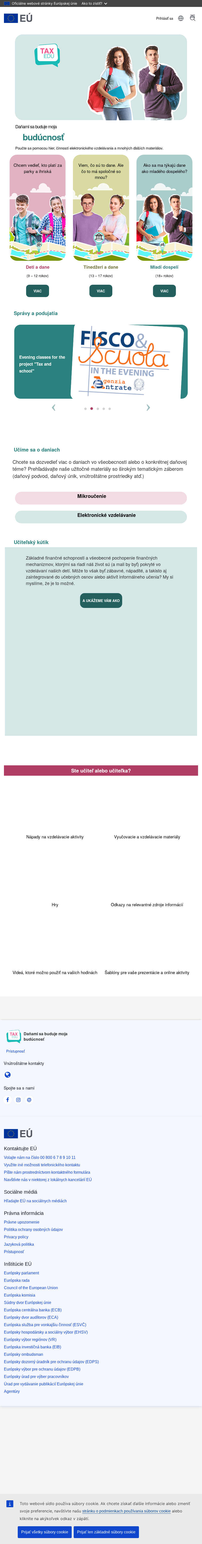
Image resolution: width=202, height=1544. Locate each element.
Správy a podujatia (36, 313)
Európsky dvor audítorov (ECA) (31, 1317)
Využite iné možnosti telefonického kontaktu (42, 1165)
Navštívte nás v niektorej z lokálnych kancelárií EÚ (48, 1180)
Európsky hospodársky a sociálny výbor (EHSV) (46, 1332)
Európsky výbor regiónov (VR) (30, 1339)
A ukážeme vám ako (101, 600)
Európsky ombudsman (23, 1354)
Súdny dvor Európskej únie (27, 1302)
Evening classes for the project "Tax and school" (42, 364)
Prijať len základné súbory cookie (106, 1532)
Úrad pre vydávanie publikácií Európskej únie (43, 1384)
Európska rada (17, 1280)
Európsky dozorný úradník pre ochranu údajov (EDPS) (51, 1362)
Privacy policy (16, 1237)
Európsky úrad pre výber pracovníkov (36, 1377)
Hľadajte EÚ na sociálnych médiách (35, 1201)
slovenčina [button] (180, 18)
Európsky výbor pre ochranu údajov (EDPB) (42, 1369)
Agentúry (12, 1391)
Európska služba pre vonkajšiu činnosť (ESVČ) (45, 1325)
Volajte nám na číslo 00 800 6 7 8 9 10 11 (40, 1157)
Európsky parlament (21, 1273)
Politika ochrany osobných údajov (33, 1229)
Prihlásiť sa (164, 18)
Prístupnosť (14, 1252)
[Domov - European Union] (18, 18)
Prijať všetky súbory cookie (44, 1532)
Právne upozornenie (21, 1222)
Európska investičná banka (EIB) (32, 1347)
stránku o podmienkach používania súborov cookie (126, 1511)
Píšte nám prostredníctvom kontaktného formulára (47, 1172)
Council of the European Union (31, 1288)
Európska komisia (19, 1295)
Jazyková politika (19, 1244)
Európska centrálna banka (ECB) (33, 1310)
